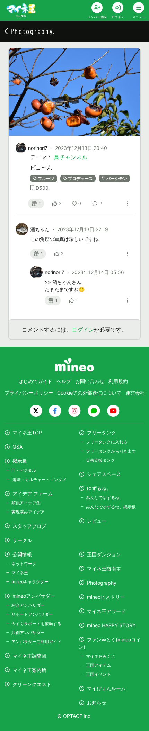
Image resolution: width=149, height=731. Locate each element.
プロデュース (80, 178)
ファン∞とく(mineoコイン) (110, 643)
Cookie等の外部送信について (89, 393)
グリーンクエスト (31, 684)
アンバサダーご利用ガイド (36, 641)
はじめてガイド (35, 381)
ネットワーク (23, 563)
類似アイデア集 (26, 502)
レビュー (96, 521)
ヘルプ (63, 381)
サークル (22, 540)
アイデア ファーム (32, 493)
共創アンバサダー (28, 632)
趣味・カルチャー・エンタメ (39, 479)
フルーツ (46, 178)
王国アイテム (98, 665)
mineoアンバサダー (33, 596)
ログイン (83, 329)
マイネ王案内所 (29, 670)
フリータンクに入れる (107, 441)
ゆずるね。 (99, 488)
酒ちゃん (40, 229)
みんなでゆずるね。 (104, 497)
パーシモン (116, 178)
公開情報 (22, 554)
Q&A (17, 447)
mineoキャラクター (30, 581)
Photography (101, 583)
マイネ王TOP (27, 432)
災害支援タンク (100, 460)
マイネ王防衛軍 (104, 568)
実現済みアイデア (28, 511)
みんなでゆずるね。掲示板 (111, 506)
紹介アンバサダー (28, 605)
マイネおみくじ (100, 656)
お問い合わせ (89, 381)
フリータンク (101, 432)
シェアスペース (104, 474)
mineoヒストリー (106, 597)
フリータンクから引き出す (111, 451)
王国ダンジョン (104, 554)
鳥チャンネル (70, 157)
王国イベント (98, 674)
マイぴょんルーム (106, 688)
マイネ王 (19, 572)
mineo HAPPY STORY (111, 625)
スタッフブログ (29, 526)
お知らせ (96, 702)
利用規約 (118, 381)
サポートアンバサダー (32, 614)
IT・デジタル (23, 470)
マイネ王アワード (106, 611)
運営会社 (135, 393)
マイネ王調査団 (29, 656)
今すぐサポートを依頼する (36, 623)
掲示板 (19, 461)
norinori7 (37, 148)
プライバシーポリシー (29, 393)
